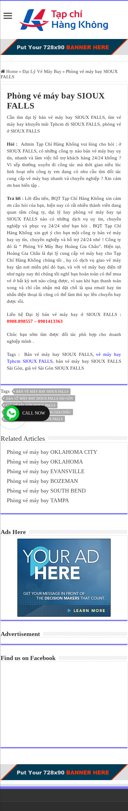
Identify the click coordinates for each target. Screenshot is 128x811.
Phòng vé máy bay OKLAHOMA (45, 462)
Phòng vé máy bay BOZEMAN (42, 481)
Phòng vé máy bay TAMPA (38, 500)
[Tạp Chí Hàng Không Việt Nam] (64, 18)
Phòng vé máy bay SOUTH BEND (46, 491)
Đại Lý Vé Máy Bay (42, 71)
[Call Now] (11, 413)
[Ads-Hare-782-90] (64, 46)
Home (11, 71)
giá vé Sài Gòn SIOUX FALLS (30, 405)
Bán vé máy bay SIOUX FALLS (42, 391)
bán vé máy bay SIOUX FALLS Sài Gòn (39, 398)
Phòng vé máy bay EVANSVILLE (46, 471)
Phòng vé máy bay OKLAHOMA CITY (52, 452)
